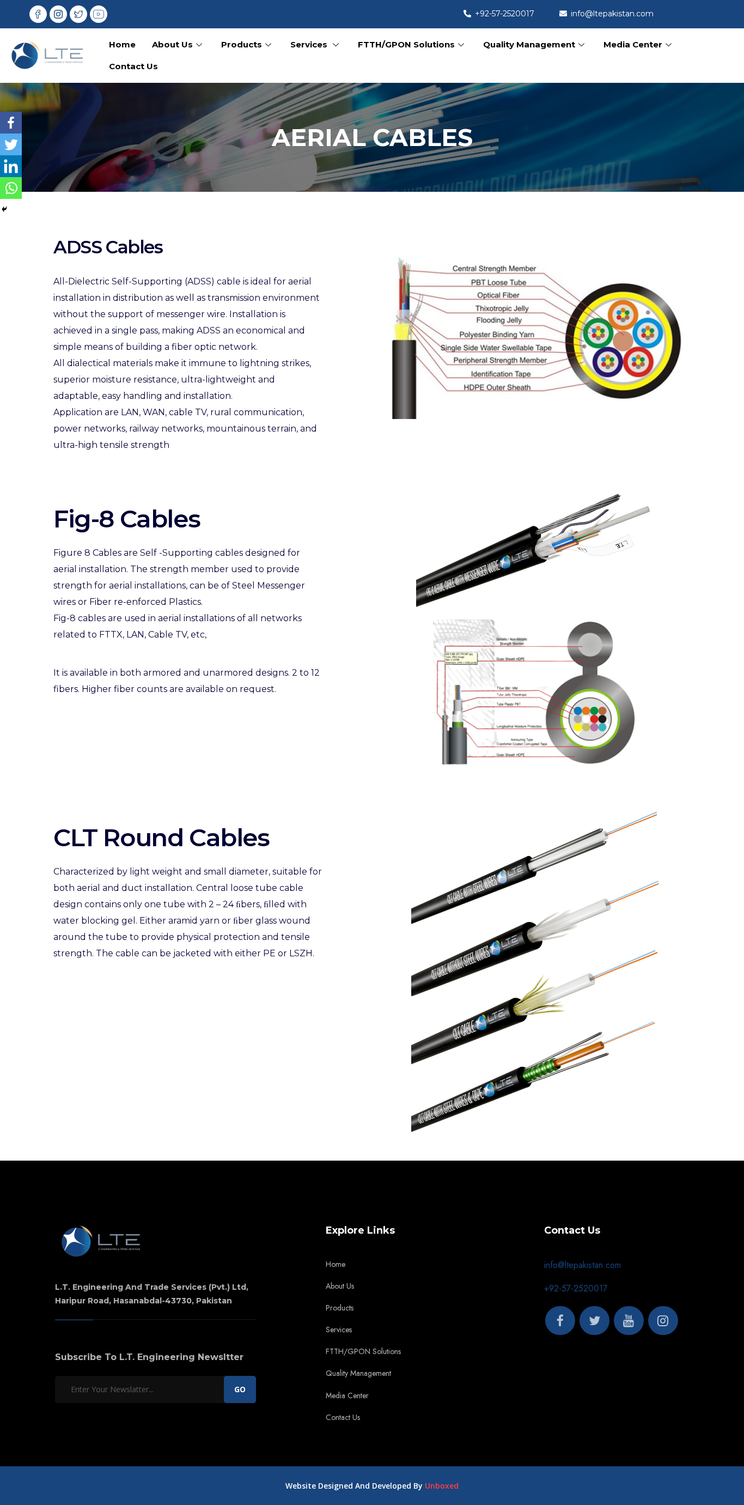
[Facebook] (11, 122)
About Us (172, 44)
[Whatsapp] (11, 188)
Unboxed (442, 1485)
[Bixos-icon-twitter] (78, 14)
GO (240, 1389)
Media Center (632, 44)
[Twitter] (11, 144)
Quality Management (529, 44)
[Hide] (4, 209)
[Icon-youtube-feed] (98, 14)
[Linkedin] (11, 166)
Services (310, 44)
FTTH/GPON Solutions (406, 44)
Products (241, 44)
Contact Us (133, 66)
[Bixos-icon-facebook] (38, 14)
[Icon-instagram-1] (58, 14)
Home (122, 44)
